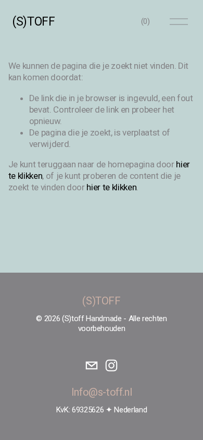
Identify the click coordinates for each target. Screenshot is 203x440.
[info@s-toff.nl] (91, 365)
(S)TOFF (33, 22)
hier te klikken (111, 187)
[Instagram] (111, 365)
